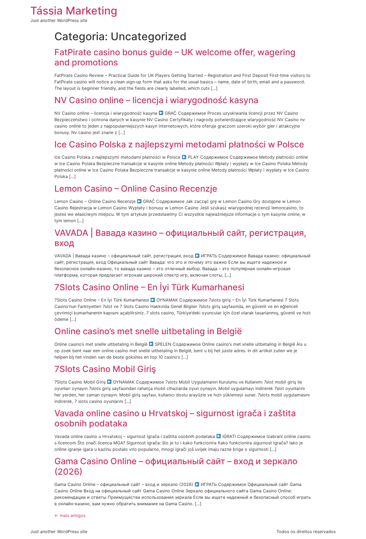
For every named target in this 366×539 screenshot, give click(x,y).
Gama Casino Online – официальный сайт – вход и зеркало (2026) (175, 466)
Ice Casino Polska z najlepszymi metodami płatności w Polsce (179, 144)
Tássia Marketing (73, 10)
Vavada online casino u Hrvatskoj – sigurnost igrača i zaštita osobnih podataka (175, 418)
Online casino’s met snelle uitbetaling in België (148, 331)
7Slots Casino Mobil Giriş (105, 369)
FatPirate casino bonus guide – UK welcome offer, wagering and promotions (175, 57)
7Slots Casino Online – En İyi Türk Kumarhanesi (149, 287)
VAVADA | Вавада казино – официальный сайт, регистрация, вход (180, 238)
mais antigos (69, 515)
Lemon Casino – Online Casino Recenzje (135, 188)
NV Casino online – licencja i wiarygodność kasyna (156, 100)
